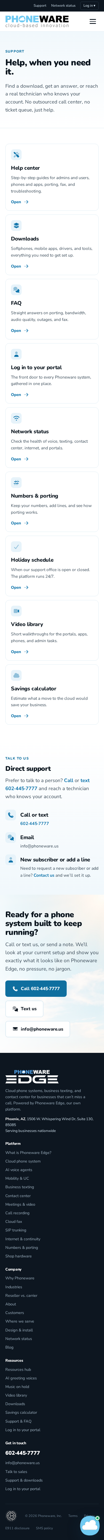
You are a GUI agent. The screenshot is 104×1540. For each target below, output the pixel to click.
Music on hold (17, 1386)
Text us (29, 1009)
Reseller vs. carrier (21, 1295)
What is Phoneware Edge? (28, 1152)
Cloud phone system (23, 1161)
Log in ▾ (89, 5)
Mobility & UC (17, 1178)
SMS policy (44, 1528)
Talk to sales (16, 1471)
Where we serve (19, 1321)
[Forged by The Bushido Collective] (11, 1516)
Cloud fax (13, 1221)
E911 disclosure (17, 1528)
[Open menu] (93, 21)
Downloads (15, 1403)
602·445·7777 (21, 788)
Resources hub (18, 1369)
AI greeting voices (21, 1378)
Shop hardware (18, 1256)
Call (68, 780)
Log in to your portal (22, 1429)
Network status (63, 5)
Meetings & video (20, 1204)
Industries (13, 1287)
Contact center (18, 1195)
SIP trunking (15, 1230)
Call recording (17, 1213)
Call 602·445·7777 (40, 989)
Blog (9, 1347)
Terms (73, 1515)
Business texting (19, 1187)
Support (40, 5)
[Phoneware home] (37, 21)
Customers (14, 1312)
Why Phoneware (19, 1278)
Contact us (44, 875)
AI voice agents (18, 1169)
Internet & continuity (22, 1239)
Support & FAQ (18, 1421)
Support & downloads (24, 1480)
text (85, 780)
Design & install (19, 1330)
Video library (16, 1395)
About (10, 1304)
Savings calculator (21, 1412)
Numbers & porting (21, 1247)
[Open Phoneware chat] (90, 1526)
